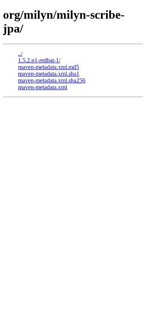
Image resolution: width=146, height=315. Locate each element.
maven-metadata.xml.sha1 (48, 74)
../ (20, 53)
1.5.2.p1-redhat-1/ (39, 60)
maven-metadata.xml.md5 (48, 67)
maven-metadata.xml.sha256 (51, 80)
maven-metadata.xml (42, 87)
